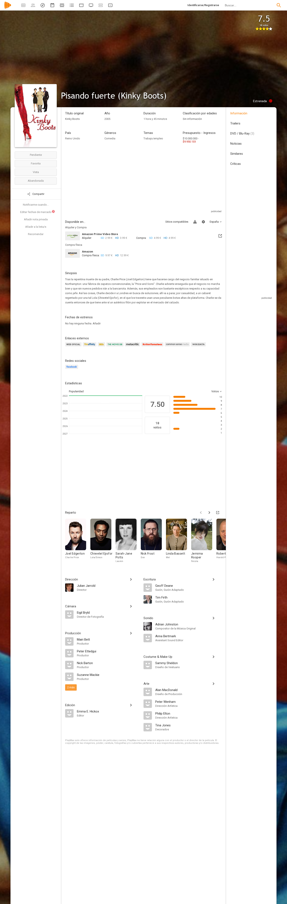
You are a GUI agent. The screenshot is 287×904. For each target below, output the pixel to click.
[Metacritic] (133, 346)
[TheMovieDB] (115, 346)
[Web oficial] (74, 346)
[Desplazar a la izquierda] (201, 512)
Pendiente (36, 154)
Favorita (36, 163)
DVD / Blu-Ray (242, 133)
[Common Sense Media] (178, 346)
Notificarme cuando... (36, 204)
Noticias (236, 143)
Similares (236, 154)
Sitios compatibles (176, 221)
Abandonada (36, 180)
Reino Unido (72, 138)
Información (238, 113)
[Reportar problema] (195, 222)
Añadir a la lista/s (35, 226)
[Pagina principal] (7, 7)
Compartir (38, 194)
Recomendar (35, 234)
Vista (36, 172)
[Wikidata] (199, 346)
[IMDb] (102, 346)
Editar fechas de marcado (37, 212)
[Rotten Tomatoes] (153, 346)
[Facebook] (72, 369)
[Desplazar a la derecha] (209, 512)
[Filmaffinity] (90, 346)
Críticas (235, 164)
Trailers (235, 123)
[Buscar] (279, 5)
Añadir (97, 323)
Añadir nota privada (36, 219)
